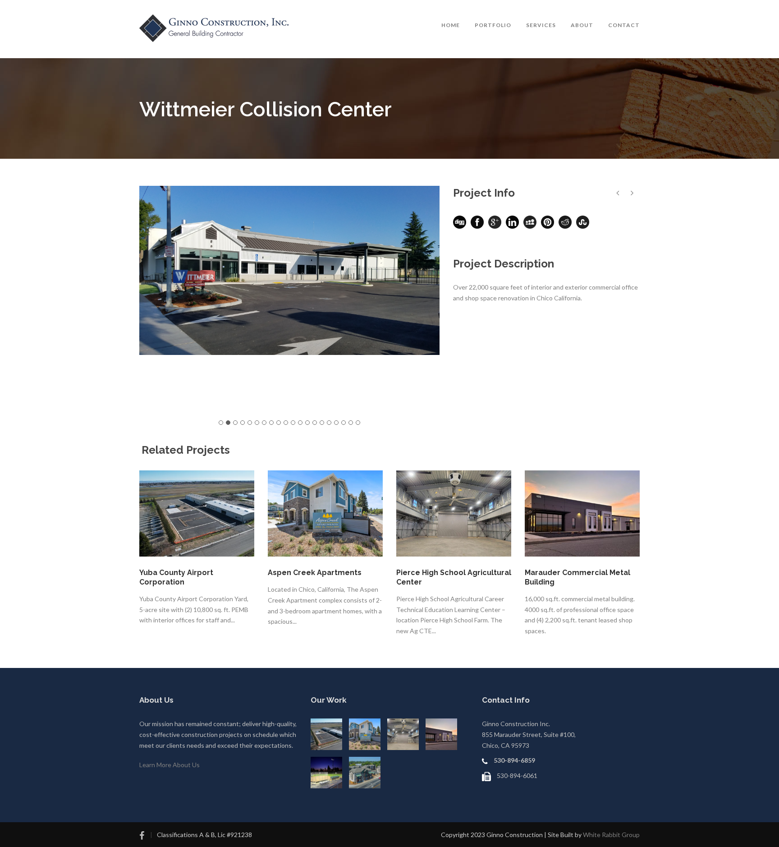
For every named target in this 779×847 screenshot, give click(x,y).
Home (450, 25)
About (582, 25)
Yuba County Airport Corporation (176, 577)
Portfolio (493, 25)
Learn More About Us (169, 765)
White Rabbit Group (611, 834)
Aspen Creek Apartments (315, 572)
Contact (624, 25)
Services (541, 25)
